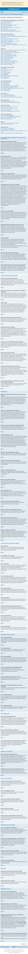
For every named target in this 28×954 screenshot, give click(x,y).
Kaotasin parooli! (4, 28)
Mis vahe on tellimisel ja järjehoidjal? (7, 115)
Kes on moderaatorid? (5, 83)
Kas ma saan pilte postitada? (6, 72)
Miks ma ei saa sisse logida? (6, 26)
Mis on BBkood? (4, 68)
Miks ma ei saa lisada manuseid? (7, 58)
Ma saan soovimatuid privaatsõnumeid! (8, 95)
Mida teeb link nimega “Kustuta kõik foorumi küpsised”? (11, 31)
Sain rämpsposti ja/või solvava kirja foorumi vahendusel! (11, 97)
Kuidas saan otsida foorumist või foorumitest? (9, 106)
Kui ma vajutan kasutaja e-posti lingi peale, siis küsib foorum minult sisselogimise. (13, 45)
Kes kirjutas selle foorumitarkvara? (7, 128)
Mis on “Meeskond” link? (5, 90)
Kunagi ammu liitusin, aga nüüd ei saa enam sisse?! (10, 27)
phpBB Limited (12, 894)
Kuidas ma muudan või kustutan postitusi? (9, 51)
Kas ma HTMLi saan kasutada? (7, 69)
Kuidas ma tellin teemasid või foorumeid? (8, 117)
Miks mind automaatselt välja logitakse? (8, 29)
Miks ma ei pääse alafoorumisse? (7, 57)
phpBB (23, 334)
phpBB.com (17, 898)
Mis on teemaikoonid (4, 78)
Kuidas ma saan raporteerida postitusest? (8, 60)
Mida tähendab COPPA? (5, 22)
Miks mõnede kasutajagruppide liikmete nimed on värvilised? (12, 88)
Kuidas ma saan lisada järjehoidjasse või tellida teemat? (11, 116)
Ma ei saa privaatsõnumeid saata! (7, 94)
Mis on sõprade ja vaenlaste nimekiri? (8, 101)
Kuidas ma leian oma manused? (7, 124)
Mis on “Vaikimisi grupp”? (5, 89)
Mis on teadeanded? (4, 74)
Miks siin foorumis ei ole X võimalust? (8, 129)
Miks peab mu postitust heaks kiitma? (8, 63)
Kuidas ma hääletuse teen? (6, 53)
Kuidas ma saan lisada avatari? (7, 42)
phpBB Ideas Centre (10, 907)
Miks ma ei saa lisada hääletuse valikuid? (8, 54)
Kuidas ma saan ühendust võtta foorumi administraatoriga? (12, 133)
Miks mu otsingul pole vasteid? (6, 107)
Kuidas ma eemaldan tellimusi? (6, 118)
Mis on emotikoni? (4, 70)
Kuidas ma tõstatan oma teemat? (7, 64)
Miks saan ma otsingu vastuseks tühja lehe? (9, 108)
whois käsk (16, 919)
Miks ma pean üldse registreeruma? (7, 21)
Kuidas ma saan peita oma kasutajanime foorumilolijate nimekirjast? (13, 36)
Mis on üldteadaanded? (5, 73)
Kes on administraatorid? (5, 82)
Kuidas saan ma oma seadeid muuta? (8, 35)
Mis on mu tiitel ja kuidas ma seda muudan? (9, 43)
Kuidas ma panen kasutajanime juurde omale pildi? (10, 41)
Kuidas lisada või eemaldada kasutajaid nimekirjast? (10, 102)
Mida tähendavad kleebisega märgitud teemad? (10, 75)
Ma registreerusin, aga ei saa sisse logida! (9, 25)
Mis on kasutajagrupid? (5, 84)
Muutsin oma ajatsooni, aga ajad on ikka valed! (9, 38)
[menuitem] (2, 12)
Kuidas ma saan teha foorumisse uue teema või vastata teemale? (13, 50)
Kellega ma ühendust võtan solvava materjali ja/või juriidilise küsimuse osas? (14, 131)
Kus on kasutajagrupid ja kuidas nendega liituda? (10, 85)
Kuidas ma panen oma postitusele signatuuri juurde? (10, 52)
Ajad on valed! (3, 37)
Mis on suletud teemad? (5, 76)
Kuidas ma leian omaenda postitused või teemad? (10, 111)
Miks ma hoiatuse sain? (5, 59)
